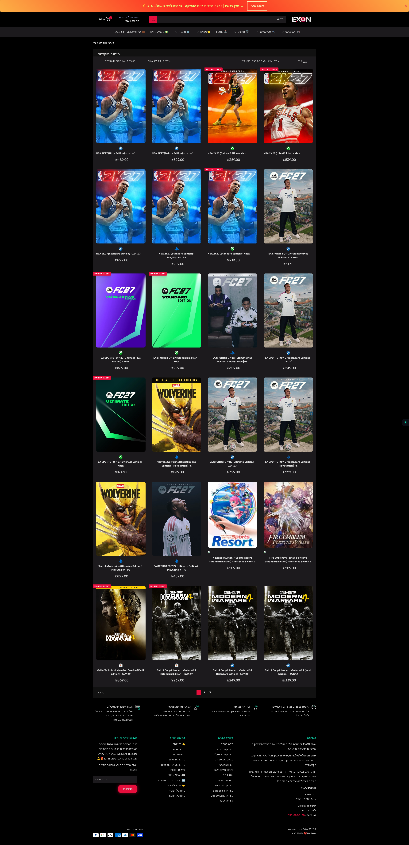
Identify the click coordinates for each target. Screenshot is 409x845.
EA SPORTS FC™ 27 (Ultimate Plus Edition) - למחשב (288, 255)
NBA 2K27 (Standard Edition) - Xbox (229, 253)
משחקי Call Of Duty (222, 795)
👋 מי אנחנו (179, 744)
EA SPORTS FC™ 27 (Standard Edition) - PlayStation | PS (288, 463)
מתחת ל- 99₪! (177, 790)
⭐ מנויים (205, 31)
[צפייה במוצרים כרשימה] (307, 61)
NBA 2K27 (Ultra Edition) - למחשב (115, 153)
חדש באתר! (226, 744)
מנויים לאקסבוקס (224, 759)
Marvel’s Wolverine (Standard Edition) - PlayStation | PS (121, 568)
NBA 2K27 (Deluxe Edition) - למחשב (172, 153)
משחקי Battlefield (223, 790)
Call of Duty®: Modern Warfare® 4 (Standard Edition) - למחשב (176, 672)
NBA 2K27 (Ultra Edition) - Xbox (282, 153)
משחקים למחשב (224, 749)
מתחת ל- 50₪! (177, 795)
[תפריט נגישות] (405, 422)
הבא (100, 692)
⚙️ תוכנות (184, 31)
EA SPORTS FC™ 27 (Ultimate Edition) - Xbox (121, 463)
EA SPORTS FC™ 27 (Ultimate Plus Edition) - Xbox (121, 359)
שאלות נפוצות (177, 769)
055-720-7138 (296, 815)
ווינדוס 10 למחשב (223, 769)
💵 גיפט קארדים (159, 31)
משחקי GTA (226, 800)
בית (94, 42)
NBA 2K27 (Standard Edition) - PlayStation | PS (176, 255)
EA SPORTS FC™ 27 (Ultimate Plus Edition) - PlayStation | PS (232, 359)
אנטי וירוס (228, 775)
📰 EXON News (176, 775)
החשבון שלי (132, 20)
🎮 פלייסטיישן (267, 31)
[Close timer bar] (406, 6)
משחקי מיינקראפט (223, 785)
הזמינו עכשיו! (257, 5)
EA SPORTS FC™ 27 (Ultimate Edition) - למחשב (232, 463)
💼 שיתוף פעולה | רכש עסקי (130, 31)
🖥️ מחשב (243, 31)
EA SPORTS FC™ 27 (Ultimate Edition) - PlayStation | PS (176, 568)
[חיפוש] (153, 19)
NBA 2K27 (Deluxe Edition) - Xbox (227, 153)
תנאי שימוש (179, 754)
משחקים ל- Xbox (223, 754)
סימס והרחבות (225, 780)
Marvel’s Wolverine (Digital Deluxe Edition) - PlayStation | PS (177, 463)
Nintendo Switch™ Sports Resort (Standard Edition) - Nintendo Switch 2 (232, 559)
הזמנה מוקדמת (106, 42)
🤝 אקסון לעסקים (175, 785)
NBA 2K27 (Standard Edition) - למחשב (118, 253)
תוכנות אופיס (226, 764)
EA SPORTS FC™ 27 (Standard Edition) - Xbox (176, 359)
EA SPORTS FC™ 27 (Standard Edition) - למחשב (288, 359)
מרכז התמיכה (178, 749)
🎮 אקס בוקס (292, 31)
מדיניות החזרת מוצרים (173, 764)
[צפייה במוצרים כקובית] (304, 61)
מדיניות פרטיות (177, 759)
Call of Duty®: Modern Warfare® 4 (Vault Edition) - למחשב (120, 672)
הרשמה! (128, 788)
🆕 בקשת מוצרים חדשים (171, 780)
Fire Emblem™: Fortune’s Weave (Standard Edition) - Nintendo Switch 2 (288, 559)
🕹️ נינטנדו (221, 31)
